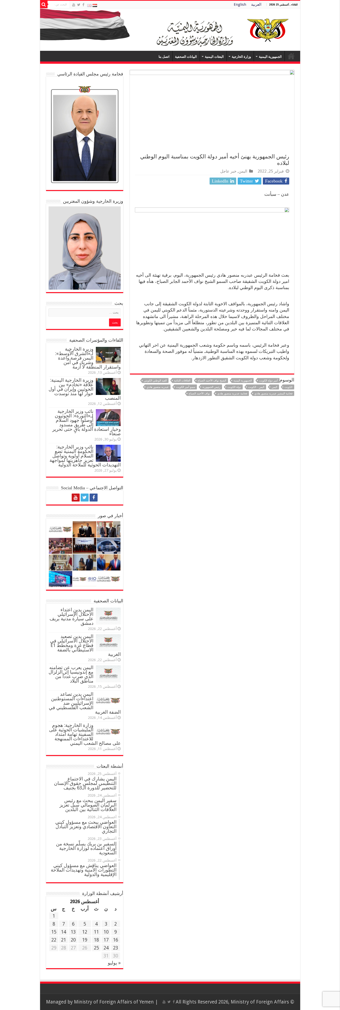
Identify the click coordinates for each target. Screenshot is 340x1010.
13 (73, 932)
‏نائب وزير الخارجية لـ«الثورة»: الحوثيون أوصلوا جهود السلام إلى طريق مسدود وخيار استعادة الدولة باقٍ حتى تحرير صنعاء (86, 422)
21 (63, 940)
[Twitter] (79, 5)
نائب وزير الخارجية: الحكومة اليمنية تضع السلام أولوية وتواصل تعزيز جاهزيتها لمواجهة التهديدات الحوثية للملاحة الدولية (85, 456)
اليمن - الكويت (256, 387)
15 (53, 932)
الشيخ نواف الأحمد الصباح (212, 380)
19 (84, 940)
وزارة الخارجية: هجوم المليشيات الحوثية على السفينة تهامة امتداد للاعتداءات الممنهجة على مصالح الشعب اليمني (85, 734)
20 (73, 940)
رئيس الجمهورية (211, 387)
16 (115, 940)
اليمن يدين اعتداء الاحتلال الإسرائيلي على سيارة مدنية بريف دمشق (71, 616)
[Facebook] (83, 5)
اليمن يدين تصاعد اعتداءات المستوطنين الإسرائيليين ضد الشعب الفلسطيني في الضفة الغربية (85, 703)
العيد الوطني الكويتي (155, 380)
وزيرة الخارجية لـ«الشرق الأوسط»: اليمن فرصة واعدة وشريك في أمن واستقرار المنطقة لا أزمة (88, 358)
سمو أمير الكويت (185, 387)
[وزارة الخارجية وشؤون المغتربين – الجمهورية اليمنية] (170, 29)
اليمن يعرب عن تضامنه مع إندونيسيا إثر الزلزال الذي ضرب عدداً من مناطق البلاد (71, 674)
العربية (256, 4)
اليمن (242, 171)
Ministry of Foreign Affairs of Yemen (114, 1002)
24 (106, 948)
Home (291, 56)
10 (106, 932)
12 (84, 932)
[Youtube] (74, 5)
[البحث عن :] (44, 4)
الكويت (288, 387)
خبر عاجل (228, 171)
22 (53, 940)
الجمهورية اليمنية (270, 57)
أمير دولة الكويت (268, 380)
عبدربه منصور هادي (158, 387)
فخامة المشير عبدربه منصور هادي (273, 393)
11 (96, 932)
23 (115, 948)
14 (63, 932)
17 (106, 940)
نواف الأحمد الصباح (199, 393)
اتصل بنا (164, 57)
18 (96, 940)
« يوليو (114, 963)
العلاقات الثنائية (182, 380)
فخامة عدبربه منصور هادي (232, 393)
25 (96, 948)
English (240, 4)
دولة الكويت (234, 387)
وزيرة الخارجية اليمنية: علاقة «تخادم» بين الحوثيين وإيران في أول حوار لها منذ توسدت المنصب (85, 389)
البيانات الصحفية (186, 57)
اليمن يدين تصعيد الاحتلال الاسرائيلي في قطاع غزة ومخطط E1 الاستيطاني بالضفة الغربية (85, 645)
